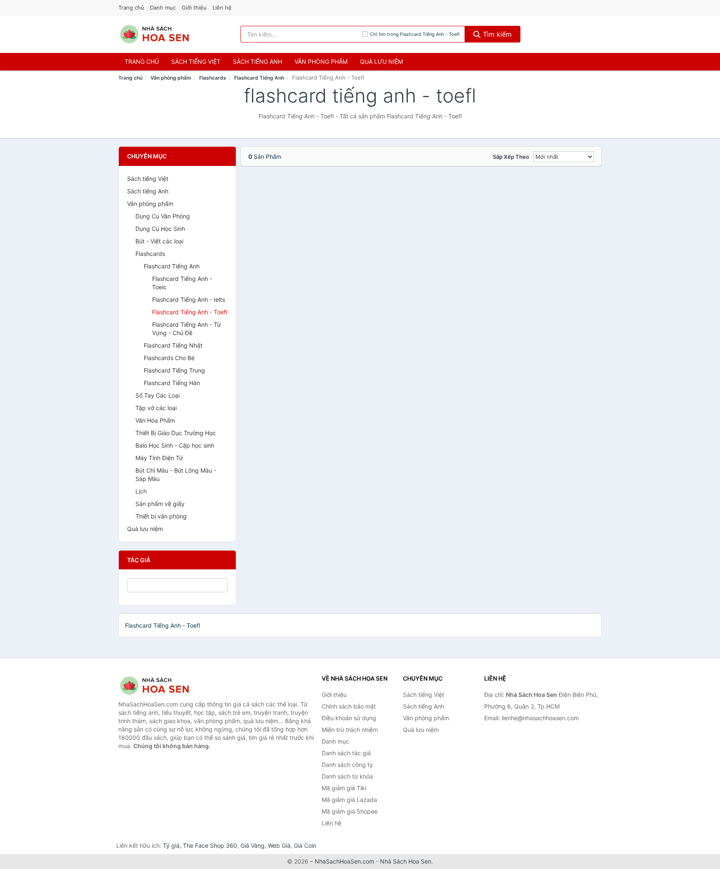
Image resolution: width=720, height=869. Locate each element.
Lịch (141, 491)
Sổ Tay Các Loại (157, 395)
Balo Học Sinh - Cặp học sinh (174, 445)
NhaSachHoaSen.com (344, 861)
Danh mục (163, 7)
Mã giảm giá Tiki (344, 787)
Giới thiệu (194, 7)
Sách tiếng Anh (147, 191)
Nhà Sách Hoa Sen (405, 861)
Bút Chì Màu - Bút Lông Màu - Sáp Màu (175, 474)
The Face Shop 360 (210, 845)
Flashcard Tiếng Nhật (173, 345)
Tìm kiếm (496, 34)
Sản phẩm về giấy (160, 503)
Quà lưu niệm (381, 61)
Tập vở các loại (156, 407)
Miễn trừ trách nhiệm (350, 729)
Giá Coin (305, 845)
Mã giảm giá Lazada (349, 799)
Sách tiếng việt (195, 61)
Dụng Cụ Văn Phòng (162, 216)
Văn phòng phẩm (321, 61)
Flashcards (212, 78)
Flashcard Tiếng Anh (259, 78)
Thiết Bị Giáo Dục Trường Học (175, 432)
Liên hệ (222, 7)
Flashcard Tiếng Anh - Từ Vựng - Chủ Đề (186, 328)
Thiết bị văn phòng (161, 516)
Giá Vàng (252, 845)
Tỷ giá (171, 845)
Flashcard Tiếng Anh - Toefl (189, 312)
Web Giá (279, 845)
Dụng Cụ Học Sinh (160, 228)
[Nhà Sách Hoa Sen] (160, 685)
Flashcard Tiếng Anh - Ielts (188, 299)
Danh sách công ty (347, 764)
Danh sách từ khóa (347, 776)
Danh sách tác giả (346, 752)
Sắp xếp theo (511, 156)
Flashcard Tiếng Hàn (172, 382)
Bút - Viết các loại (159, 241)
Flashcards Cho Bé (169, 357)
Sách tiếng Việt (147, 178)
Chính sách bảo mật (349, 706)
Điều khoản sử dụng (349, 717)
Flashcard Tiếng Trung (174, 370)
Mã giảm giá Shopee (350, 811)
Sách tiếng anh (257, 61)
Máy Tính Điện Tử (159, 457)
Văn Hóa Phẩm (155, 420)
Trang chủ (131, 7)
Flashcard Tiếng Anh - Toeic (182, 283)
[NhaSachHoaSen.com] (154, 34)
